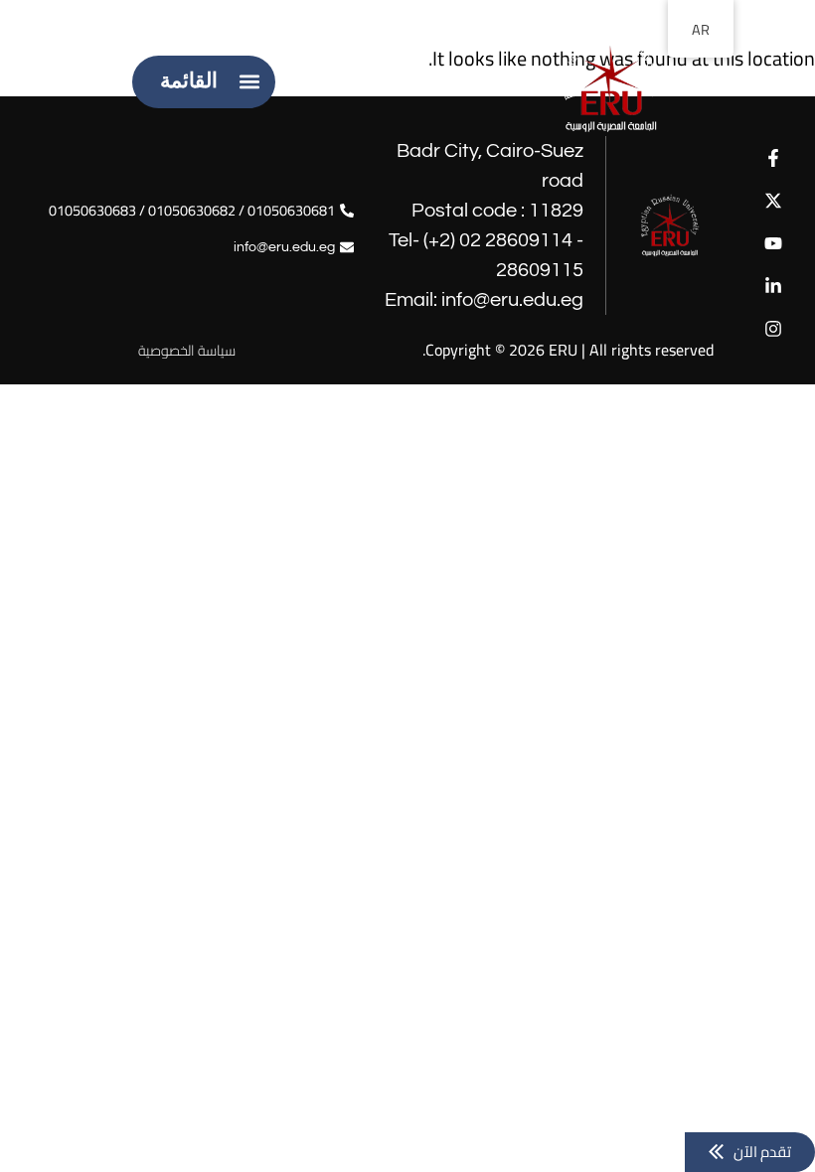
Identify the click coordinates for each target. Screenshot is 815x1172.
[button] (249, 82)
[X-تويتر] (773, 200)
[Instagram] (773, 329)
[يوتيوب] (773, 242)
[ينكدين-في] (773, 286)
